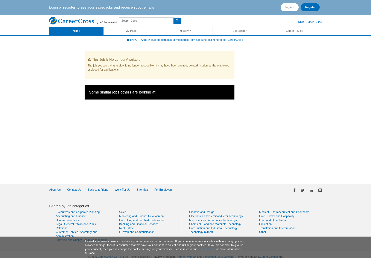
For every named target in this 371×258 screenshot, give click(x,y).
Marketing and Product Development (141, 216)
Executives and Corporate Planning (78, 212)
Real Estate (126, 228)
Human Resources (67, 220)
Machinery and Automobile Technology (213, 220)
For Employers (163, 189)
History (184, 30)
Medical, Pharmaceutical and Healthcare (284, 212)
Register (310, 7)
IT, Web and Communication (136, 232)
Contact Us (74, 189)
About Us (55, 189)
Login (288, 7)
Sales (122, 212)
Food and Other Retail (272, 220)
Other (262, 232)
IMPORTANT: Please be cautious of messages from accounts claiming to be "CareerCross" (186, 39)
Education (265, 224)
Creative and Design (201, 212)
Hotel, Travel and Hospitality (276, 216)
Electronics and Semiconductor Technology (216, 216)
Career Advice (294, 30)
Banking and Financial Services (138, 224)
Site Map (142, 189)
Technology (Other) (201, 232)
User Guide (315, 22)
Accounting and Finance (71, 216)
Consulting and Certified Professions (141, 220)
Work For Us (122, 189)
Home (76, 30)
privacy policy (206, 249)
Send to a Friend (98, 189)
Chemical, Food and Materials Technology (215, 224)
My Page (131, 30)
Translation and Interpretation (277, 228)
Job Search (240, 30)
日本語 (300, 22)
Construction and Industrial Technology (213, 228)
